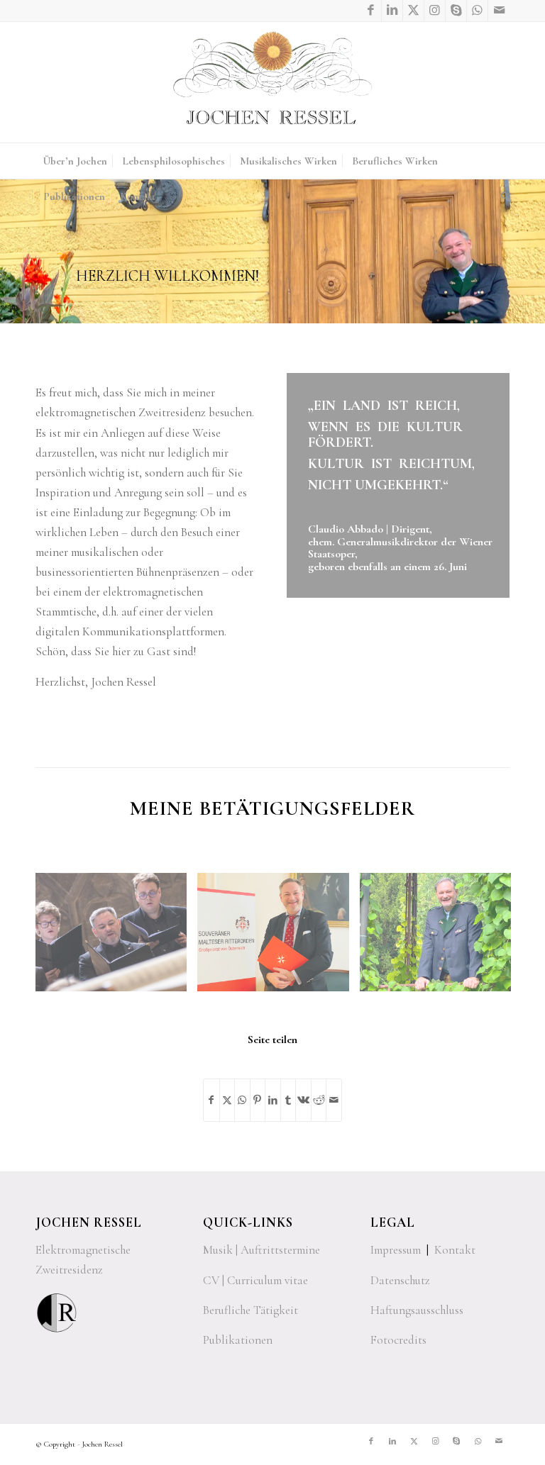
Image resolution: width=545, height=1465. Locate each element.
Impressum (395, 1249)
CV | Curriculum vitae (255, 1280)
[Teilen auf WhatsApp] (242, 1100)
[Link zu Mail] (499, 10)
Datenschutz (400, 1280)
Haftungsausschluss (416, 1310)
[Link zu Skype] (456, 10)
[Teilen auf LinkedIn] (272, 1100)
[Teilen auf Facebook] (211, 1100)
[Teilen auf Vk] (303, 1100)
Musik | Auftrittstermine (261, 1249)
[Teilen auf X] (227, 1100)
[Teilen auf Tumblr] (288, 1100)
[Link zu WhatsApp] (477, 10)
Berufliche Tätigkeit (250, 1310)
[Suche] (502, 196)
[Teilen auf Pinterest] (258, 1100)
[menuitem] (74, 161)
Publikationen (237, 1339)
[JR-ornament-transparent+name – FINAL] (272, 82)
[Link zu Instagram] (434, 10)
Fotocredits (398, 1339)
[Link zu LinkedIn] (392, 10)
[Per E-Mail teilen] (333, 1100)
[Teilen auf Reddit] (319, 1100)
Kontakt (454, 1249)
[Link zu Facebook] (370, 10)
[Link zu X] (413, 10)
